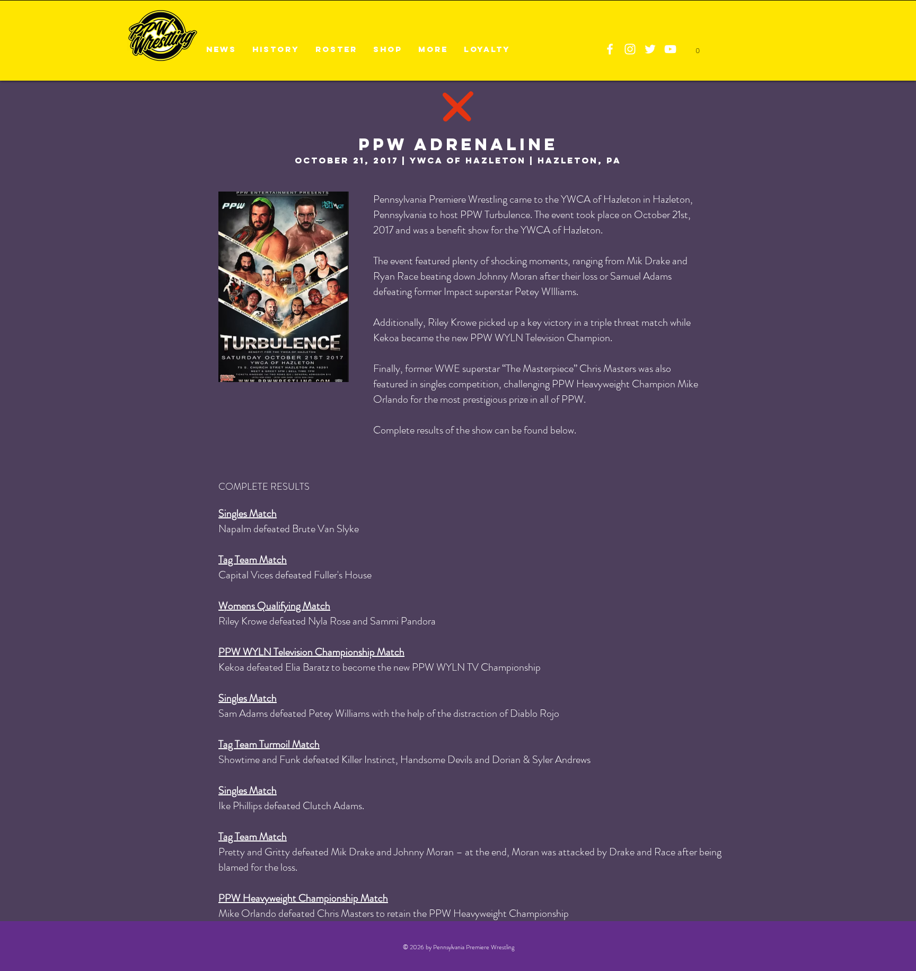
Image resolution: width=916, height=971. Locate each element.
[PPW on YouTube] (670, 49)
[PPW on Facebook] (610, 49)
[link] (697, 47)
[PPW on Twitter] (650, 49)
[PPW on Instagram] (630, 49)
